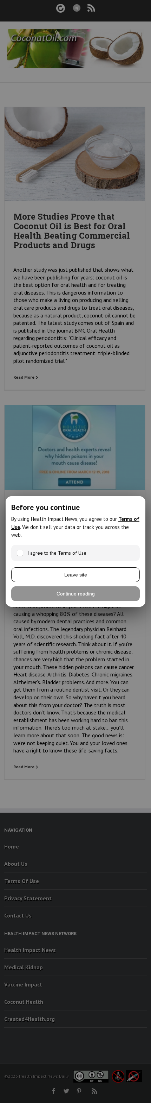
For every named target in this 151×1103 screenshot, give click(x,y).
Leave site (75, 575)
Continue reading (76, 594)
